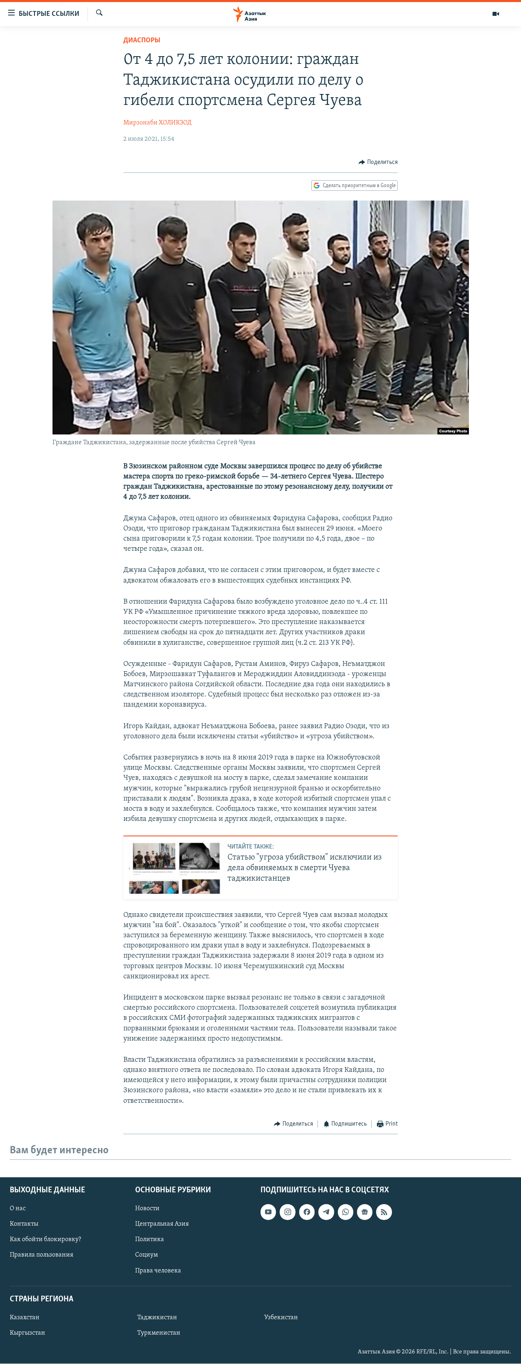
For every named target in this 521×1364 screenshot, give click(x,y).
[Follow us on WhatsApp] (345, 1212)
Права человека (158, 1271)
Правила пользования (41, 1255)
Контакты (24, 1224)
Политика (149, 1240)
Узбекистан (281, 1317)
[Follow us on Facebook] (307, 1212)
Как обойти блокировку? (45, 1240)
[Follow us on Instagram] (287, 1212)
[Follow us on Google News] (364, 1212)
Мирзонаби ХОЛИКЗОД (157, 123)
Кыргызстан (27, 1333)
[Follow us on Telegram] (326, 1212)
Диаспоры (141, 40)
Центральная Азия (162, 1224)
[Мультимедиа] (496, 14)
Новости (147, 1209)
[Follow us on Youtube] (268, 1212)
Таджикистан (157, 1317)
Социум (146, 1255)
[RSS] (384, 1212)
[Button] (378, 162)
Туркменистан (158, 1333)
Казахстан (24, 1317)
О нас (18, 1209)
